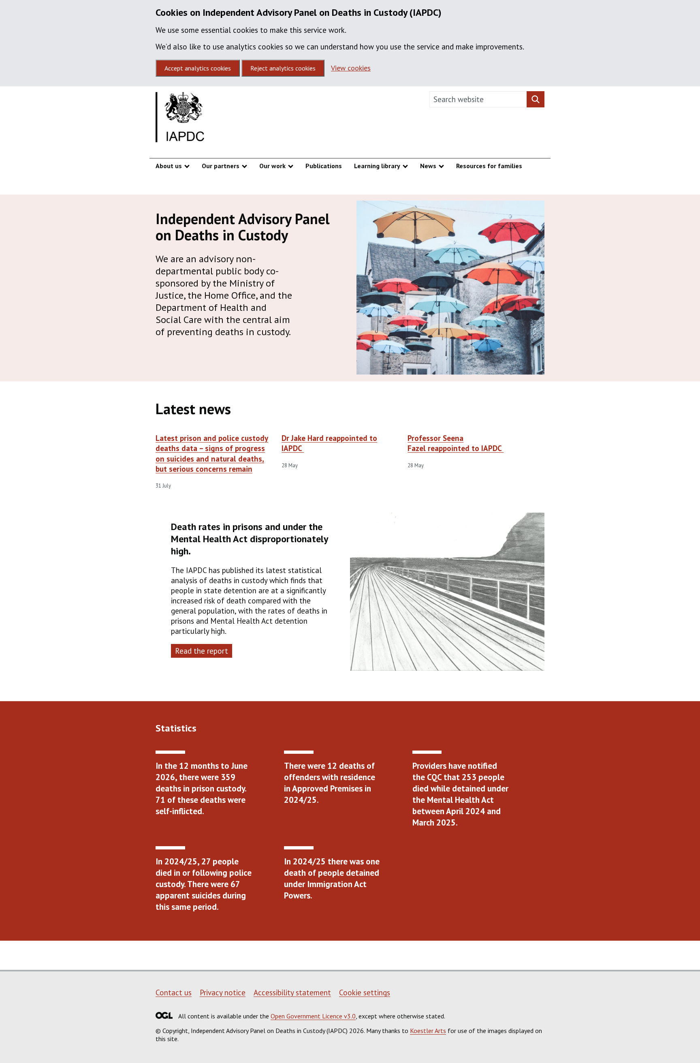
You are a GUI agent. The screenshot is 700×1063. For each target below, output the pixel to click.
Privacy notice (222, 992)
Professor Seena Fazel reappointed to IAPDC (456, 443)
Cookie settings (364, 992)
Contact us (174, 992)
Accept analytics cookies (197, 68)
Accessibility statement (292, 992)
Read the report (201, 651)
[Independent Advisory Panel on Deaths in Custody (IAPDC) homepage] (181, 119)
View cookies (351, 68)
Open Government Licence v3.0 (313, 1016)
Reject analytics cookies (283, 68)
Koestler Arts (428, 1031)
